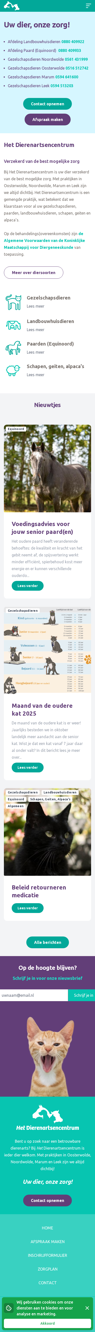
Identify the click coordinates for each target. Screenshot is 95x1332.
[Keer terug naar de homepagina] (11, 6)
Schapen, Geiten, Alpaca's (50, 799)
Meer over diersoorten (33, 272)
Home (47, 1228)
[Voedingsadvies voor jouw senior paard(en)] (47, 468)
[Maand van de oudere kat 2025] (47, 650)
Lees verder (28, 586)
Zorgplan (47, 1269)
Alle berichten (47, 942)
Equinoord (16, 429)
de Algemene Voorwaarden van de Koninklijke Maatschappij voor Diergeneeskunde (44, 240)
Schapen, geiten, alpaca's (55, 366)
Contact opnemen (47, 104)
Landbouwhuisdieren (50, 321)
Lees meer (35, 306)
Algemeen (16, 806)
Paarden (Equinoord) (50, 344)
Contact (47, 1283)
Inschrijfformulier (47, 1255)
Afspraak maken (47, 119)
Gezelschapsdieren (48, 297)
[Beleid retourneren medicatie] (47, 832)
